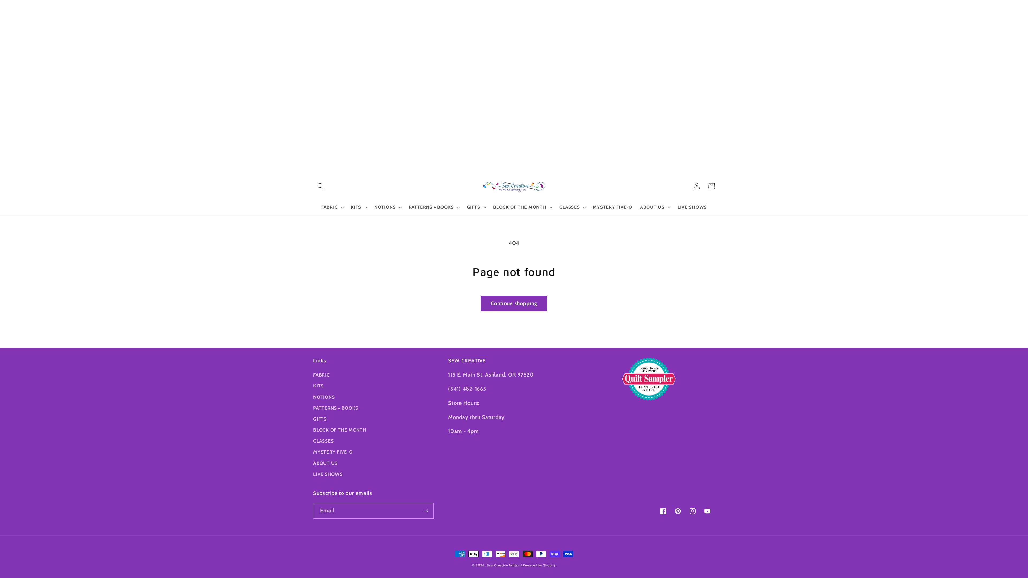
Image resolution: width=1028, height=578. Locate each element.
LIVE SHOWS (328, 474)
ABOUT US (325, 463)
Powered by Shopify (539, 565)
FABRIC (321, 375)
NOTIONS (324, 397)
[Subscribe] (426, 511)
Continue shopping (514, 303)
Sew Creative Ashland (504, 565)
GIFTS (320, 419)
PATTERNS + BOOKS (335, 408)
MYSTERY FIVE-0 (333, 452)
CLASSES (323, 441)
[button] (320, 186)
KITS (318, 386)
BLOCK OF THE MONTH (339, 430)
